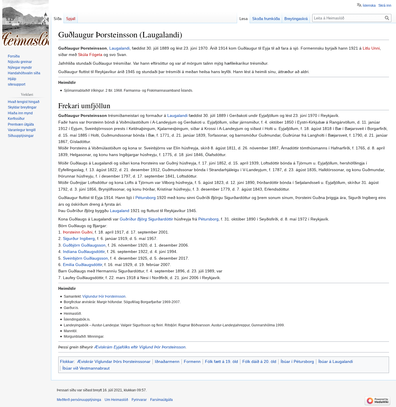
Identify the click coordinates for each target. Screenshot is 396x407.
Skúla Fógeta (90, 54)
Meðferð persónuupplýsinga (79, 400)
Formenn (192, 361)
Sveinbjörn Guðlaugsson (85, 258)
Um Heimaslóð (116, 400)
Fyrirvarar (139, 400)
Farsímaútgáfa (161, 400)
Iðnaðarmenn (167, 361)
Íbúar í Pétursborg (297, 361)
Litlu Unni (371, 48)
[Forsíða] (25, 23)
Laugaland (119, 210)
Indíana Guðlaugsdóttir (84, 251)
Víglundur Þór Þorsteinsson (104, 296)
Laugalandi (119, 48)
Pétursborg (145, 197)
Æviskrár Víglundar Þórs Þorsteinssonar (113, 361)
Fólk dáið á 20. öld (259, 361)
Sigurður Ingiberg (79, 238)
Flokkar (67, 361)
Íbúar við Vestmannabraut (86, 368)
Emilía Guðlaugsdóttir (82, 264)
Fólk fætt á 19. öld (221, 361)
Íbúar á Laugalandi (335, 361)
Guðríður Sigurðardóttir (146, 219)
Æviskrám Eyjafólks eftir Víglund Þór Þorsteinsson (140, 347)
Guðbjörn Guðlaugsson (84, 245)
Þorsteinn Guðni (77, 232)
